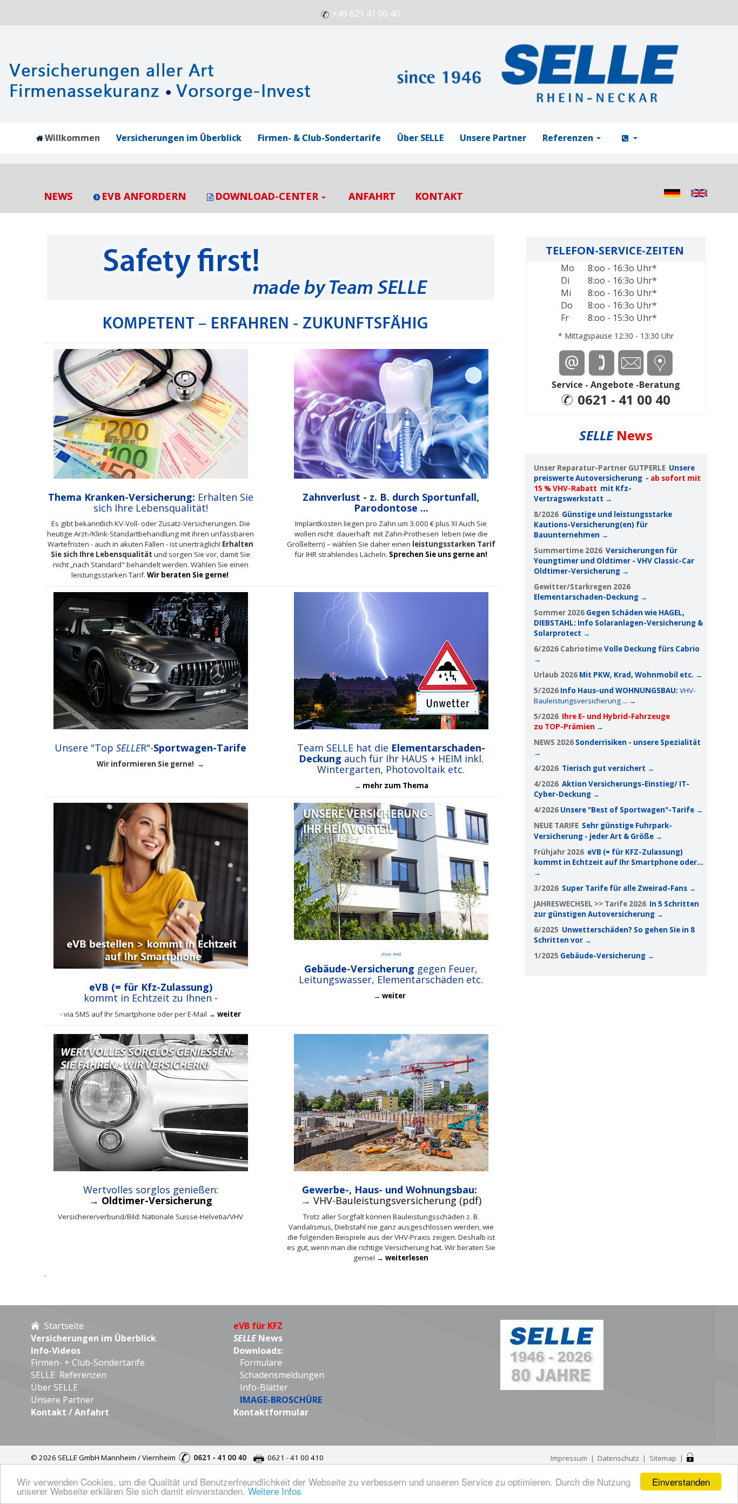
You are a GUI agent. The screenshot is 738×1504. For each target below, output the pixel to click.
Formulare (260, 1362)
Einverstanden (681, 1481)
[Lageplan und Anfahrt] (660, 362)
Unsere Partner (62, 1400)
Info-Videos (55, 1351)
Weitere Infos (274, 1491)
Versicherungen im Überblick (93, 1338)
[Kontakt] (601, 362)
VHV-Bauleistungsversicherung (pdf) (397, 1200)
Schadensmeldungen (278, 1375)
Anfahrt (92, 1412)
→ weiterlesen (402, 1258)
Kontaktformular (270, 1412)
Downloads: (258, 1351)
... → (629, 701)
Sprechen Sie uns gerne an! (438, 554)
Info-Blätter (264, 1387)
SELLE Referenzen (68, 1375)
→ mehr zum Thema (391, 785)
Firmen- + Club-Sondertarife (88, 1362)
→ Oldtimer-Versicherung (150, 1200)
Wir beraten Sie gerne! (188, 575)
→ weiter (225, 1014)
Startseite (62, 1326)
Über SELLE (54, 1387)
